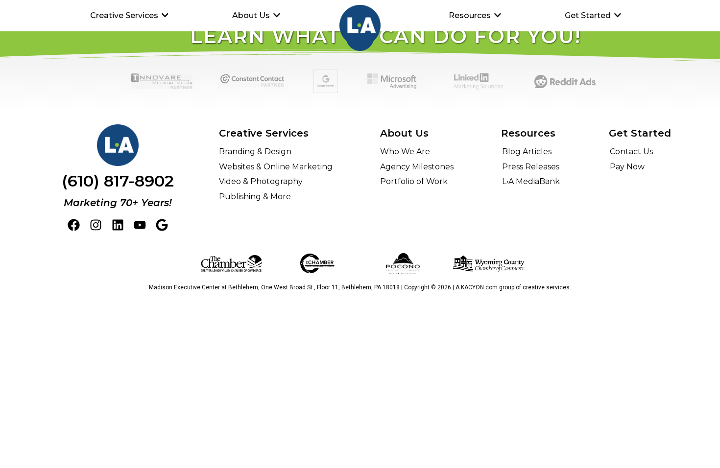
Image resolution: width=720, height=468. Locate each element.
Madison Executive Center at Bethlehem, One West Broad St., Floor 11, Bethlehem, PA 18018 (274, 287)
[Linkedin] (118, 225)
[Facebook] (74, 225)
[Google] (162, 225)
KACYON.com (479, 287)
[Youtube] (140, 225)
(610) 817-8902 (118, 180)
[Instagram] (96, 225)
